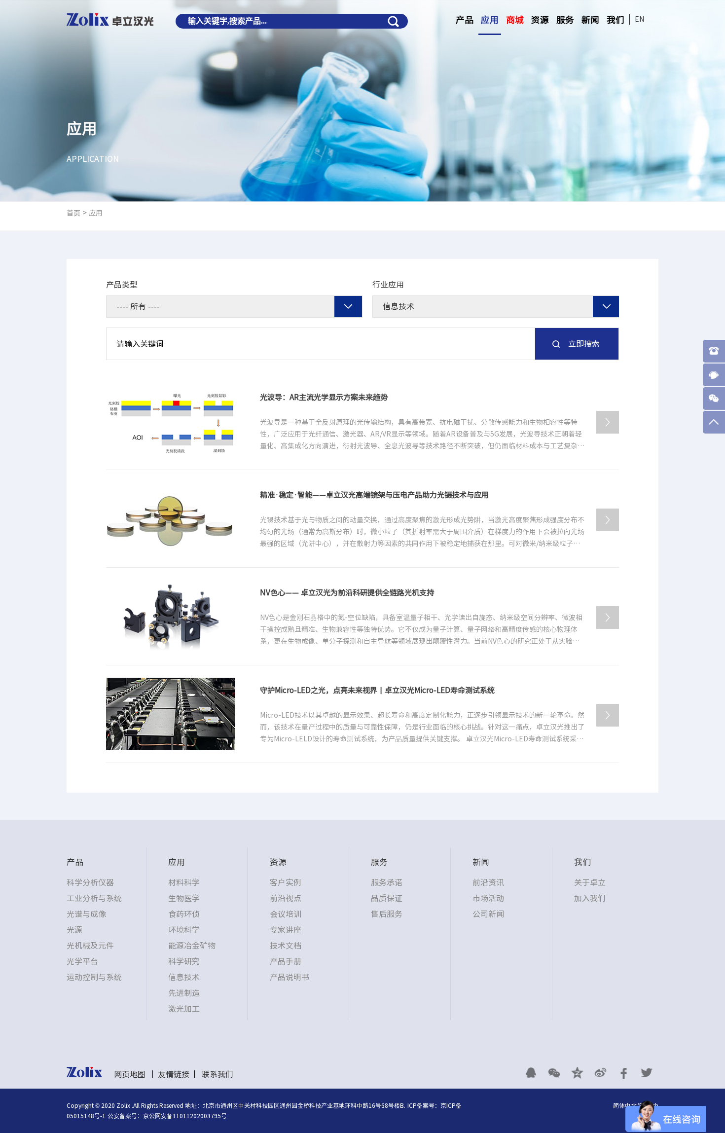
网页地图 (129, 1074)
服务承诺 (386, 882)
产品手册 (285, 961)
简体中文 (625, 1105)
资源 (540, 19)
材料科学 (184, 882)
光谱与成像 (86, 914)
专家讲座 (285, 930)
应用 (490, 19)
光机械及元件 (90, 946)
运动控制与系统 (94, 977)
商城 (515, 19)
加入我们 (590, 898)
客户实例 (285, 882)
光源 (74, 930)
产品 (464, 19)
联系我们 (217, 1074)
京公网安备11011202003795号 (185, 1116)
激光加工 (184, 1009)
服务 (565, 19)
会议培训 (285, 914)
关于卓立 (590, 882)
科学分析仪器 (90, 882)
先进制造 (184, 993)
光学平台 (82, 961)
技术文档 (285, 946)
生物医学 (184, 898)
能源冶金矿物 (192, 946)
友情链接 (173, 1074)
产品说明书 (289, 977)
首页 (73, 213)
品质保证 (386, 898)
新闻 (590, 19)
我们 (615, 19)
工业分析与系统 (94, 898)
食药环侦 (184, 914)
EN (639, 19)
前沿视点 (285, 898)
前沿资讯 (488, 882)
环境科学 (184, 930)
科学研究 (184, 961)
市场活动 (488, 898)
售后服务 (386, 914)
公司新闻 (488, 914)
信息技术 (184, 977)
